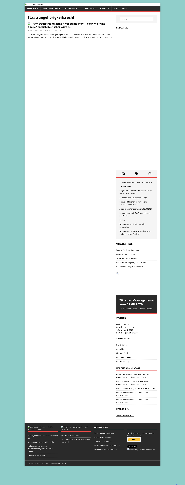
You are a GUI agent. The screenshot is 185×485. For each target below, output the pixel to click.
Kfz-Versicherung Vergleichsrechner (131, 262)
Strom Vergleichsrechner (126, 258)
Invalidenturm (50, 8)
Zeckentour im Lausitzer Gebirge (133, 197)
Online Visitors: (123, 324)
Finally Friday (66, 435)
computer (87, 8)
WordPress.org (122, 361)
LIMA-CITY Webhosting (125, 254)
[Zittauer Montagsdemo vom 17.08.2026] (136, 283)
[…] (110, 37)
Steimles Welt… (125, 186)
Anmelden (120, 349)
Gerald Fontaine (51, 30)
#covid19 (31, 8)
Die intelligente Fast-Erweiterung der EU (75, 439)
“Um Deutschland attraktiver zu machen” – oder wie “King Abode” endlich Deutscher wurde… (66, 25)
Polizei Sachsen (35, 429)
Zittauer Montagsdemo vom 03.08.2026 (135, 209)
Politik (103, 8)
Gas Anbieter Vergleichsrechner (129, 267)
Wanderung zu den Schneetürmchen (139, 388)
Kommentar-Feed (123, 357)
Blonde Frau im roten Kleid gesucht (41, 442)
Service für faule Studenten (127, 250)
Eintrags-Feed (122, 353)
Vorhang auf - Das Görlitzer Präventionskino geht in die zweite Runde (40, 448)
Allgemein (70, 8)
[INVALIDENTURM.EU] (34, 4)
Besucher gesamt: (124, 333)
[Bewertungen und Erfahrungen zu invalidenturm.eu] (141, 449)
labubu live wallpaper (125, 392)
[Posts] (123, 173)
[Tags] (137, 173)
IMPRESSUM (119, 8)
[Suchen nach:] (136, 19)
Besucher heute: (123, 327)
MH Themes (62, 463)
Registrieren (121, 345)
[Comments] (150, 173)
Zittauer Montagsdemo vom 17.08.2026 (135, 182)
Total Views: (121, 330)
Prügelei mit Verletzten (36, 455)
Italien (122, 220)
